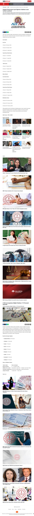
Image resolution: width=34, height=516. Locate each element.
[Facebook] (3, 32)
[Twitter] (5, 32)
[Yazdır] (25, 32)
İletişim (16, 509)
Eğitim (8, 7)
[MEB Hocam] (6, 1)
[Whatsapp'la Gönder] (8, 32)
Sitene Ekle (23, 509)
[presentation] (6, 4)
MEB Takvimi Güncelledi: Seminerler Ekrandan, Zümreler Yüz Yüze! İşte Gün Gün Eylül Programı (18, 4)
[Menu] (28, 1)
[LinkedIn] (6, 32)
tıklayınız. (24, 514)
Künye (13, 509)
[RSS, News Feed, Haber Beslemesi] (17, 512)
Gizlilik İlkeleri (19, 509)
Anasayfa (5, 7)
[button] (27, 32)
